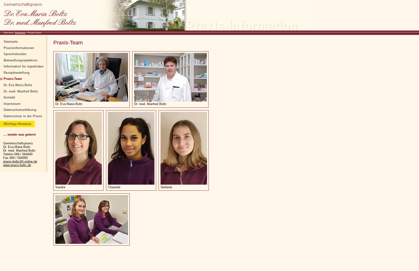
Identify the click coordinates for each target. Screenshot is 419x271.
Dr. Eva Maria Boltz (18, 85)
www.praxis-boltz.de (17, 165)
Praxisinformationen (19, 48)
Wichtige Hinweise (17, 124)
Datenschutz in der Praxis (23, 116)
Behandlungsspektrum (21, 60)
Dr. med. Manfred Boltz (21, 91)
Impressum (12, 104)
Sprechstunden (15, 54)
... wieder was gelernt (20, 134)
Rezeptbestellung (17, 72)
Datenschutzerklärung (20, 110)
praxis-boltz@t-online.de (20, 161)
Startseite (20, 32)
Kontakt (9, 97)
